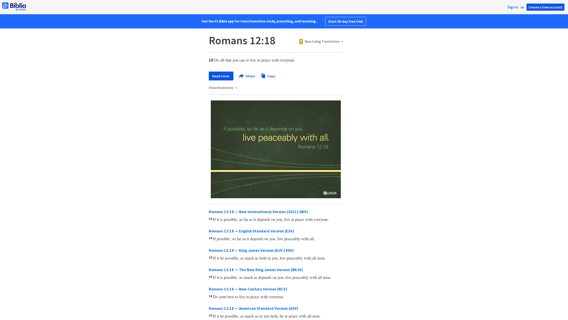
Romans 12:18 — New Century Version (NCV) (248, 289)
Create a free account (545, 7)
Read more (221, 76)
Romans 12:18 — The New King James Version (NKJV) (256, 269)
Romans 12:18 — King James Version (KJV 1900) (251, 250)
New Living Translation (322, 42)
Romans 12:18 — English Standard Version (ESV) (251, 231)
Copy (271, 76)
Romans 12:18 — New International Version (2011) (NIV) (258, 211)
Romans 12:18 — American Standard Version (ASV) (253, 308)
